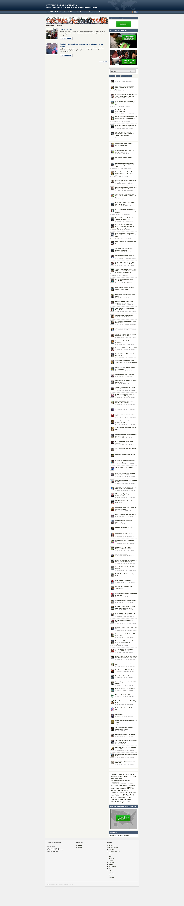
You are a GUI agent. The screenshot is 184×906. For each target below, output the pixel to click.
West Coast (112, 876)
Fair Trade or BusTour (121, 554)
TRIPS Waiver (115, 799)
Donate (80, 845)
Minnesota (123, 788)
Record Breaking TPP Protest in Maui (125, 514)
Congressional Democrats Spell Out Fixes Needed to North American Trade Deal (125, 103)
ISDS (116, 785)
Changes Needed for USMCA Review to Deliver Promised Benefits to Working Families (126, 118)
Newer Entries (103, 61)
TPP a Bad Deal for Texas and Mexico (125, 448)
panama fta (127, 790)
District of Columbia (114, 851)
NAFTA (130, 788)
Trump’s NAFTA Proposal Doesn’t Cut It (126, 348)
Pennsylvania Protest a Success (124, 676)
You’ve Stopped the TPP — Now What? (125, 408)
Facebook (137, 12)
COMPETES (114, 776)
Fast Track (115, 783)
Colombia (121, 774)
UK (125, 799)
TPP (123, 795)
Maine (110, 857)
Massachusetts (115, 788)
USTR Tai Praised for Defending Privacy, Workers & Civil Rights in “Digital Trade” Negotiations (124, 133)
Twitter (135, 12)
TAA (126, 792)
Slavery (121, 792)
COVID (120, 776)
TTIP (121, 799)
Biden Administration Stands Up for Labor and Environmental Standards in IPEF (125, 235)
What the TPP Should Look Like (123, 527)
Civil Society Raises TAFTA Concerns (125, 600)
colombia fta (129, 774)
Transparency (121, 797)
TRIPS (129, 797)
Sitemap (80, 847)
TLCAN (117, 795)
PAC (100, 12)
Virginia (111, 872)
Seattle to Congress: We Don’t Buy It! (125, 688)
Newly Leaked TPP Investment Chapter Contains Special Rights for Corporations (126, 642)
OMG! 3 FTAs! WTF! (67, 29)
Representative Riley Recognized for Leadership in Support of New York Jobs (125, 165)
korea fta (132, 785)
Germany (123, 783)
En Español (58, 12)
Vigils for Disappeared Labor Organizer (125, 328)
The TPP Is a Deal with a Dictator (124, 467)
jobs (120, 785)
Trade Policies (68, 12)
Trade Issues (93, 12)
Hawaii (110, 855)
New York (113, 790)
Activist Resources (80, 12)
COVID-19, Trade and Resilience (124, 315)
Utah (110, 870)
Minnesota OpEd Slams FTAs (123, 695)
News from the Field (112, 847)
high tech (130, 783)
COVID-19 (127, 776)
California (114, 774)
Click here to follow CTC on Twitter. (119, 835)
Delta (112, 778)
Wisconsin (111, 877)
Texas (112, 795)
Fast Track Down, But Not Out (123, 580)
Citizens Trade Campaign (61, 5)
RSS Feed (132, 12)
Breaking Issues (111, 845)
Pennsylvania (114, 792)
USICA (129, 799)
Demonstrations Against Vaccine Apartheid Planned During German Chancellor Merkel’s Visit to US (124, 281)
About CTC (49, 12)
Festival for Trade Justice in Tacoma (125, 454)
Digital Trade (118, 778)
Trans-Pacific (130, 795)
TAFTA (130, 792)
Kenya (125, 785)
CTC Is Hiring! (119, 714)
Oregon (120, 790)
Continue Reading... (66, 38)
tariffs (134, 792)
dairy (134, 776)
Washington (121, 802)
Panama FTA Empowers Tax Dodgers (125, 734)
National (111, 860)
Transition (113, 797)
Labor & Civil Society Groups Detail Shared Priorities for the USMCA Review (124, 87)
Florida (110, 853)
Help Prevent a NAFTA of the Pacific (125, 670)
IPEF (112, 785)
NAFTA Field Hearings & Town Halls (125, 374)
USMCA (113, 802)
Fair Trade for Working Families (123, 80)
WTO (128, 802)
